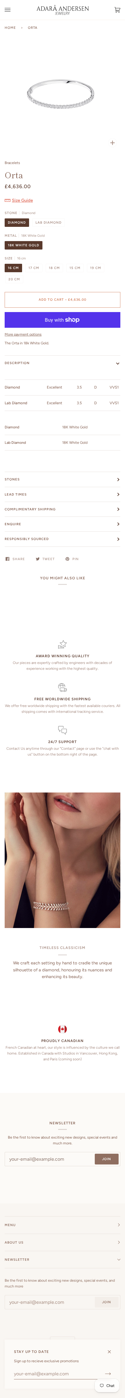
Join (106, 1159)
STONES (12, 479)
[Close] (111, 1349)
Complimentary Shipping (30, 509)
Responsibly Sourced (27, 539)
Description (17, 363)
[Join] (103, 1374)
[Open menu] (13, 10)
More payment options (23, 334)
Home (10, 28)
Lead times (16, 494)
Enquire (13, 524)
